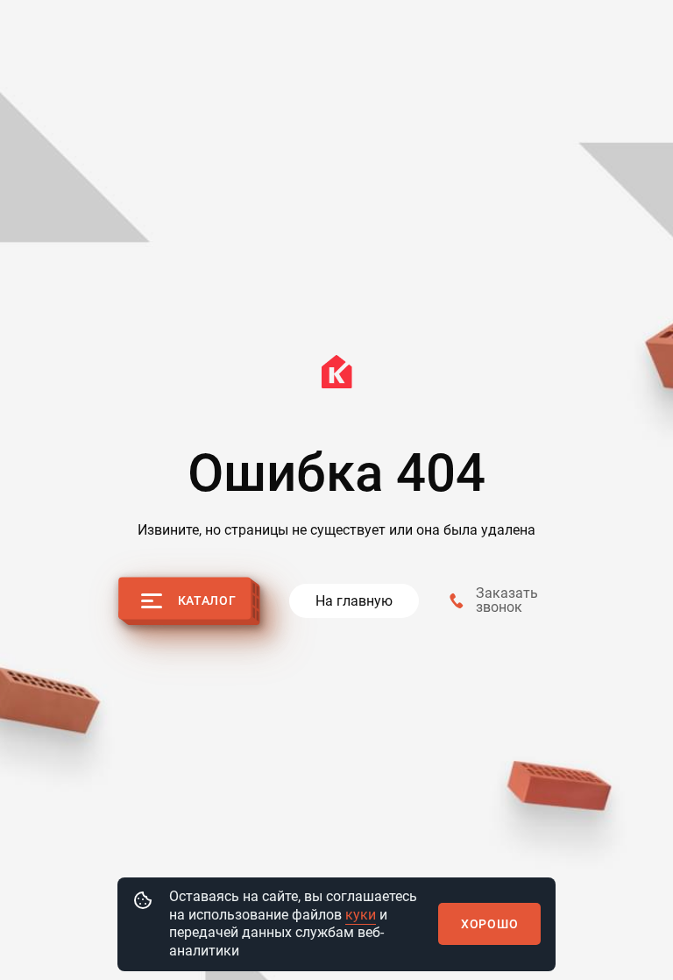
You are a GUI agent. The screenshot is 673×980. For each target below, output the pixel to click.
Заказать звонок (507, 600)
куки (360, 914)
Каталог (207, 600)
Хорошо (489, 924)
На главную (354, 601)
